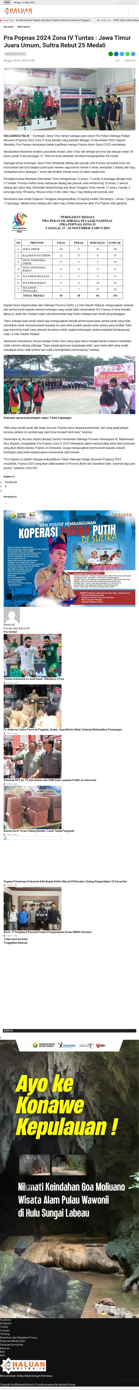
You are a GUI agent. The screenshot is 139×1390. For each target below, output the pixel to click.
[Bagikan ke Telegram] (132, 53)
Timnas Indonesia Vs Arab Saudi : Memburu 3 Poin (34, 679)
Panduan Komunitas (11, 1344)
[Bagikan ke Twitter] (122, 53)
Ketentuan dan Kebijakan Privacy (18, 1337)
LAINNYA (8, 1030)
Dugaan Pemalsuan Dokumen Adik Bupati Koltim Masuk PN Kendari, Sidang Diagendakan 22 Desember (65, 881)
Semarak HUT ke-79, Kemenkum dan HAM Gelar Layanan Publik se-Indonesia (50, 780)
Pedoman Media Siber (12, 1341)
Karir (2, 1355)
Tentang (5, 1334)
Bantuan (5, 1348)
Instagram (6, 1323)
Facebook (5, 1319)
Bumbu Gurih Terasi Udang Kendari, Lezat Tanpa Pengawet (39, 830)
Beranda (9, 26)
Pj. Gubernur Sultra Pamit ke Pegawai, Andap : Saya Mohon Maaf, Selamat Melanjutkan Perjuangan (63, 729)
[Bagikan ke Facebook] (116, 53)
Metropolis (24, 26)
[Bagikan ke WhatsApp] (127, 53)
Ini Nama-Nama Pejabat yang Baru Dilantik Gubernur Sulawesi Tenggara (53, 20)
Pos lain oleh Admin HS (17, 628)
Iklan (2, 1351)
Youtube (5, 1330)
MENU (7, 2)
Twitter (4, 1326)
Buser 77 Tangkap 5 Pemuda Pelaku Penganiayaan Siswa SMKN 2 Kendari (48, 932)
